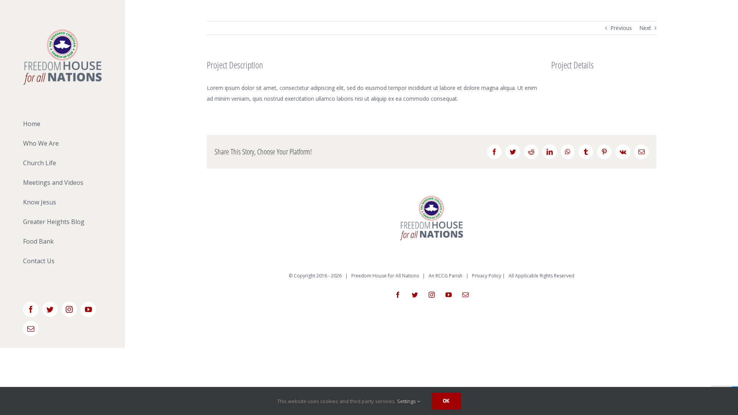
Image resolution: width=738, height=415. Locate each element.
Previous (621, 28)
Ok (446, 400)
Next (645, 28)
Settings (407, 401)
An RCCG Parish (445, 275)
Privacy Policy (486, 275)
